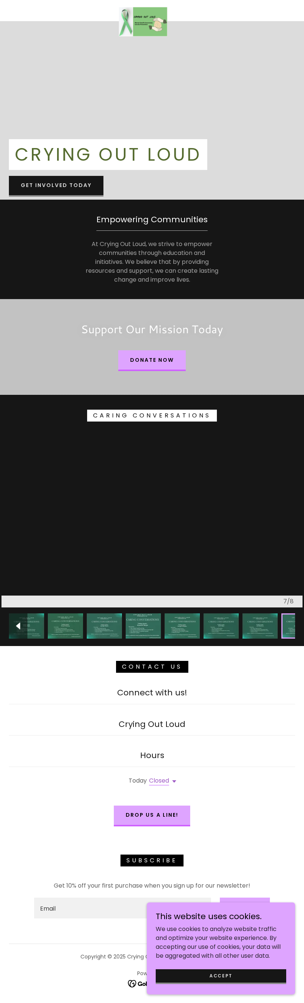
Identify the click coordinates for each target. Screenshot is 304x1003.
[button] (173, 781)
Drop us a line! (152, 815)
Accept (220, 975)
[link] (143, 10)
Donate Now (152, 360)
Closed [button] (159, 780)
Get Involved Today (56, 185)
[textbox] (122, 908)
